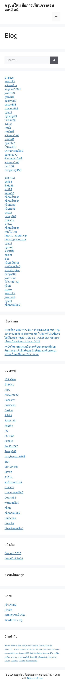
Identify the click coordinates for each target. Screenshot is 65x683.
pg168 (8, 181)
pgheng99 (11, 116)
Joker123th (9, 649)
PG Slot (9, 435)
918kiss (9, 77)
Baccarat (10, 399)
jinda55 (9, 185)
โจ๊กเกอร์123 (12, 281)
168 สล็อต (10, 379)
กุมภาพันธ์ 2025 (14, 558)
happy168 (10, 274)
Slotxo (8, 471)
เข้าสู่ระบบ (10, 604)
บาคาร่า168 (11, 108)
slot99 (8, 189)
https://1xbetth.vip (16, 235)
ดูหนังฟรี (9, 96)
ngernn (9, 425)
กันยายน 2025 (13, 553)
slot (7, 258)
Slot (7, 461)
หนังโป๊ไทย (11, 231)
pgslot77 (10, 143)
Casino (9, 410)
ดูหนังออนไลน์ (12, 266)
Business (10, 405)
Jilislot (8, 415)
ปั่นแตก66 (10, 147)
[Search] (54, 60)
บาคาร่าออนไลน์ (14, 150)
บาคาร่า (9, 220)
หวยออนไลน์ (12, 162)
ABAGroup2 (12, 394)
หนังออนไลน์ (12, 135)
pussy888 (10, 100)
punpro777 (11, 154)
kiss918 (9, 250)
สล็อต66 (9, 193)
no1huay (23, 649)
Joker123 (10, 420)
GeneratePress (35, 678)
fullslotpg (10, 119)
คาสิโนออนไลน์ (13, 482)
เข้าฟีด (8, 609)
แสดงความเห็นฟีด (15, 615)
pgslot (8, 112)
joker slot (10, 278)
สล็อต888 (10, 204)
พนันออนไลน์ (12, 502)
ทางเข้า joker (12, 270)
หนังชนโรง (11, 85)
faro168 (9, 166)
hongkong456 (13, 170)
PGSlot (9, 441)
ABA (7, 389)
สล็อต (8, 285)
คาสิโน (8, 477)
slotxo (8, 224)
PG (6, 430)
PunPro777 (11, 446)
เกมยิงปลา (10, 518)
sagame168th (13, 89)
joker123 (10, 81)
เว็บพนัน (9, 523)
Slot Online (11, 466)
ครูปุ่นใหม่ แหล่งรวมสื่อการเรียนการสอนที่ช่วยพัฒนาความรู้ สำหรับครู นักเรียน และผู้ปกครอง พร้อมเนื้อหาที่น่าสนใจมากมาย (30, 350)
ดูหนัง (8, 127)
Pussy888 (10, 451)
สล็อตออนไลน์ (12, 304)
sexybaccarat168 (15, 456)
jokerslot (10, 297)
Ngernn (16, 649)
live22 (8, 123)
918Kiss (9, 384)
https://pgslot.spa (15, 239)
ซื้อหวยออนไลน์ (13, 158)
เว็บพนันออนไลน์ (14, 528)
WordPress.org (13, 620)
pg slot (9, 247)
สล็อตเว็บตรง (12, 197)
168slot (7, 645)
